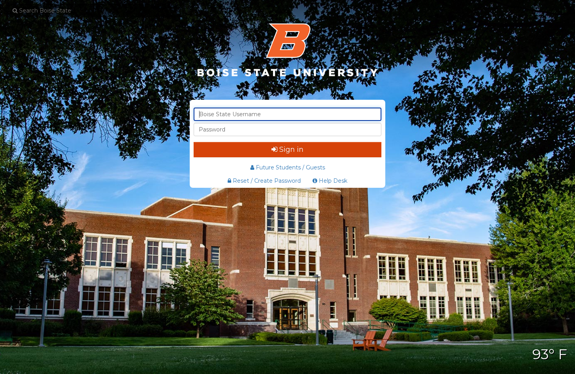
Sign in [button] (291, 149)
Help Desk (332, 180)
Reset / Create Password (266, 180)
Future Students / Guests (290, 167)
